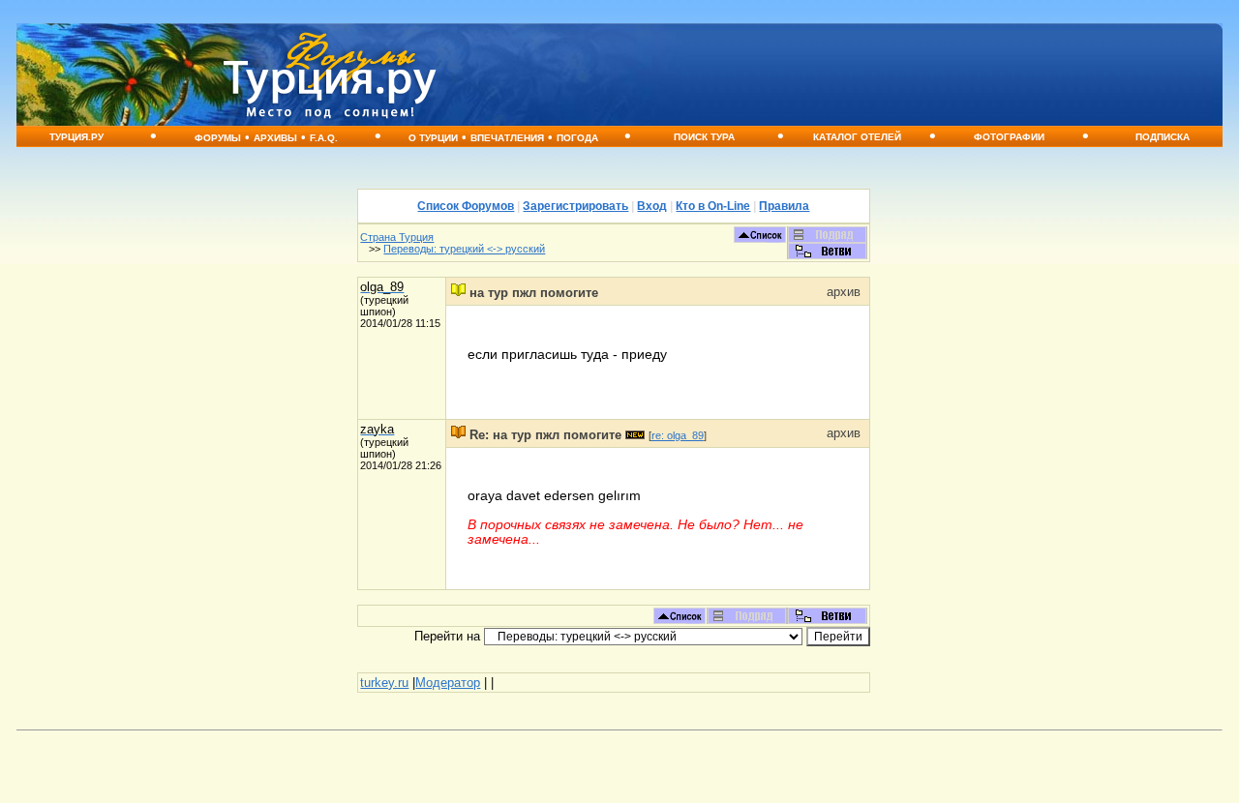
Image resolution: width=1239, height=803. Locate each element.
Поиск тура (704, 137)
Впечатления (507, 138)
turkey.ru (384, 682)
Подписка (1162, 137)
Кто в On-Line (713, 206)
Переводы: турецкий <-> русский (464, 248)
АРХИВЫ (275, 138)
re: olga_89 (677, 435)
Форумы (218, 138)
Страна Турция (397, 237)
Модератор (447, 682)
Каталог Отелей (857, 137)
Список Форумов (465, 206)
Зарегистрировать (575, 206)
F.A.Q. (324, 138)
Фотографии (1009, 137)
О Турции (433, 138)
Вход (652, 206)
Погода (577, 138)
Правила (784, 206)
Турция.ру (76, 137)
